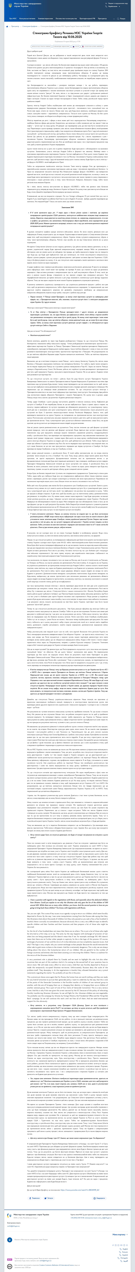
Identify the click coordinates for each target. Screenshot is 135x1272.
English (125, 1249)
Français (125, 1252)
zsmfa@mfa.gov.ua (13, 1226)
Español (125, 1255)
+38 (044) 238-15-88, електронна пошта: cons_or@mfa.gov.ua (91, 1218)
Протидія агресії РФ (87, 19)
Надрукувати (101, 1198)
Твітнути (50, 1198)
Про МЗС (13, 19)
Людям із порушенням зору (118, 3)
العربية (125, 1261)
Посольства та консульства (66, 19)
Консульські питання (27, 19)
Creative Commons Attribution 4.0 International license (56, 1265)
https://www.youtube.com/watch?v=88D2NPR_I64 (80, 1190)
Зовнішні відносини (45, 19)
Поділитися (36, 1198)
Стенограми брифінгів (29, 26)
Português (124, 1258)
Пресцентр (102, 19)
